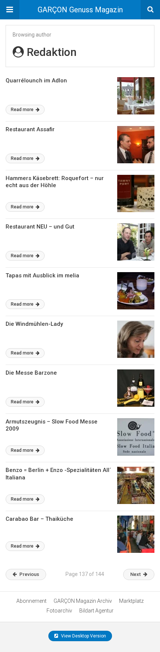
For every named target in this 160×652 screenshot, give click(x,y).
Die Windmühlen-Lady (34, 324)
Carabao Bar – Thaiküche (39, 519)
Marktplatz (131, 601)
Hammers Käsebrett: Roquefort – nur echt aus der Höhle (55, 182)
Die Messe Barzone (31, 372)
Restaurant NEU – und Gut (40, 226)
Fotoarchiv (59, 611)
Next (135, 574)
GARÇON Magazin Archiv (83, 601)
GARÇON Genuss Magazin (80, 9)
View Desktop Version (83, 636)
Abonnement (31, 601)
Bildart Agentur (96, 611)
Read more (23, 109)
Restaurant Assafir (30, 129)
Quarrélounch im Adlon (36, 80)
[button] (9, 9)
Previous (29, 574)
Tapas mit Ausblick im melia (42, 275)
